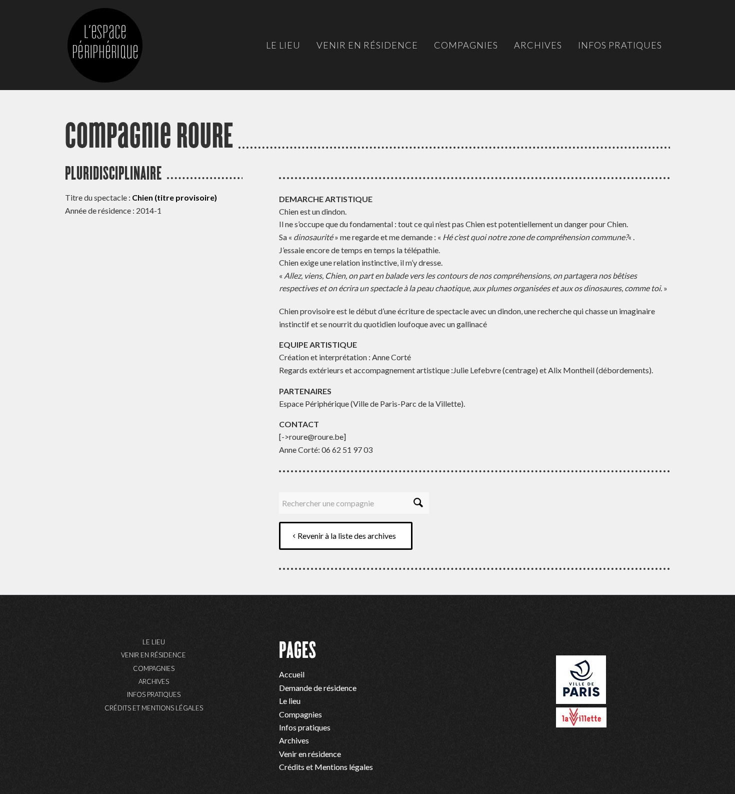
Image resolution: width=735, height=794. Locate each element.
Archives (153, 681)
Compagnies (153, 668)
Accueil (291, 674)
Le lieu (153, 642)
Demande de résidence (317, 687)
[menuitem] (283, 45)
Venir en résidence (153, 655)
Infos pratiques (153, 694)
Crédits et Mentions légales (153, 708)
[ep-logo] (115, 55)
